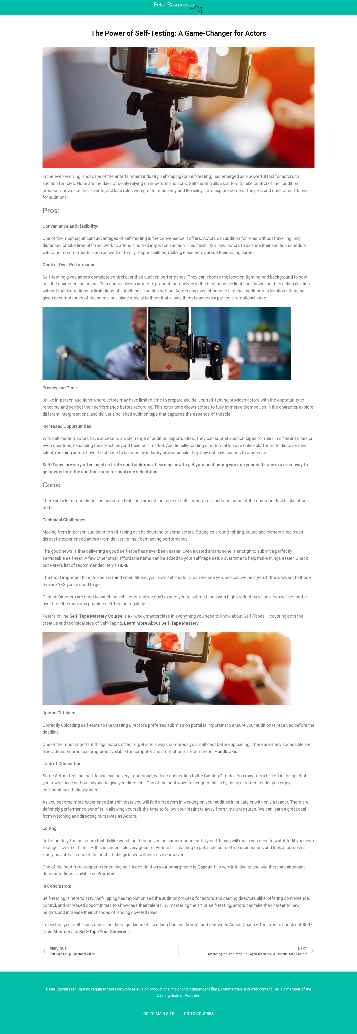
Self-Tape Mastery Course (95, 616)
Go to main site (158, 1013)
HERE (123, 565)
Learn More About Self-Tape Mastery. (162, 623)
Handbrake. (225, 751)
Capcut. (205, 866)
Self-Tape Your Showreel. (104, 931)
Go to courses (199, 1013)
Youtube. (106, 873)
